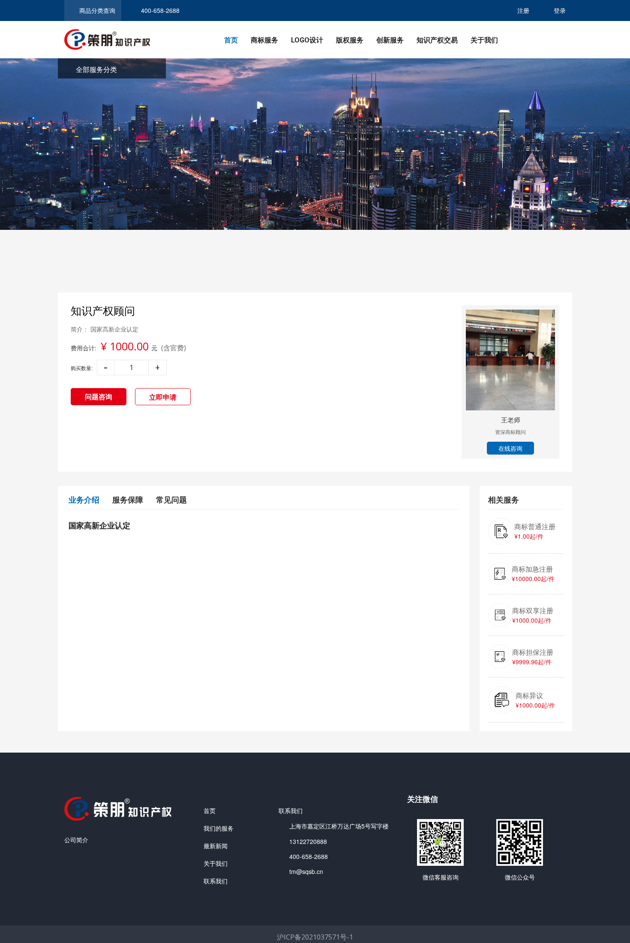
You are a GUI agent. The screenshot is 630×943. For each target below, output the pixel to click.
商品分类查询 (97, 10)
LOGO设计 (307, 40)
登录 (560, 10)
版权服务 (349, 40)
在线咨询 (510, 448)
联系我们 (216, 881)
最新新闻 (216, 845)
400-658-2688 (308, 856)
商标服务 (264, 40)
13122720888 (308, 841)
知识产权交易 (437, 40)
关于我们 (484, 40)
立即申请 (163, 397)
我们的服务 (219, 828)
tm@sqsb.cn (306, 871)
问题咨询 (98, 396)
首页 (231, 40)
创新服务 (390, 40)
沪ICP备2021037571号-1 (315, 937)
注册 (523, 10)
